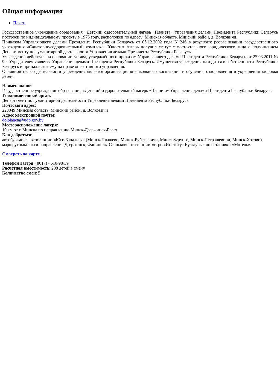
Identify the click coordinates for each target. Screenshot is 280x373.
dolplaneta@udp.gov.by (22, 120)
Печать (19, 22)
